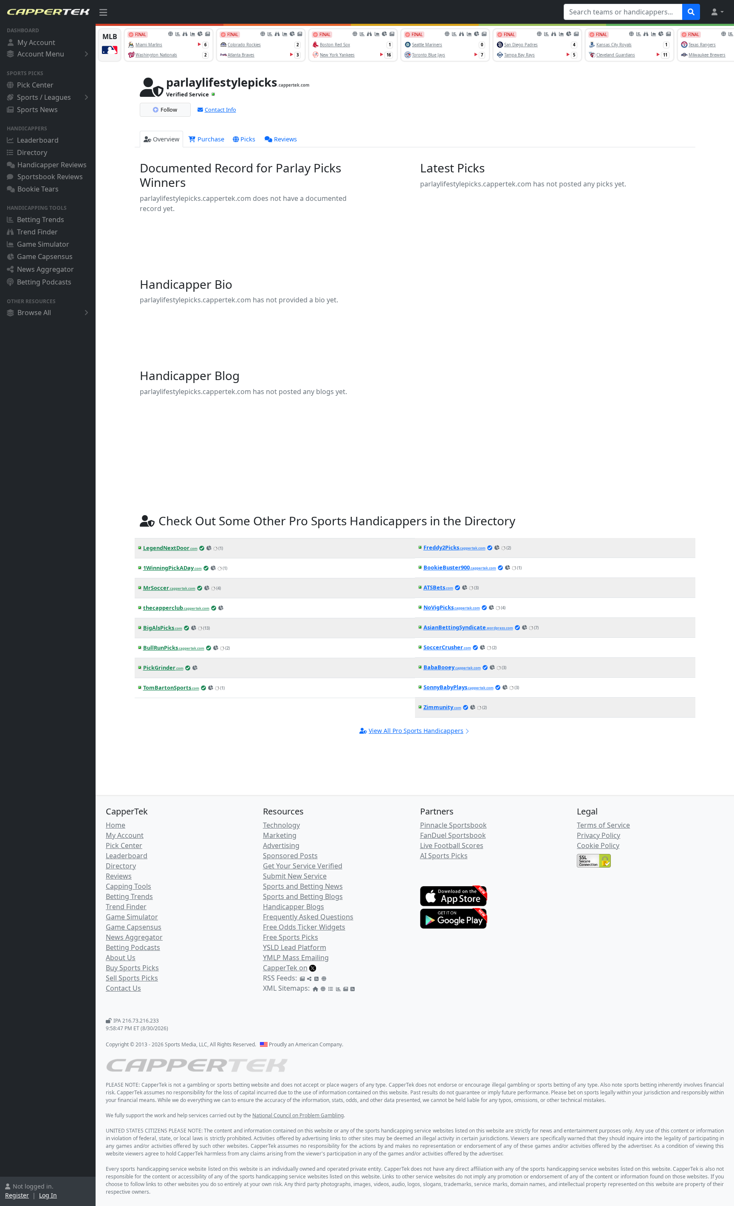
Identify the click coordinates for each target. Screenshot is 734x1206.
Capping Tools (128, 886)
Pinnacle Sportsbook (453, 825)
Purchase (210, 139)
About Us (121, 957)
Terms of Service (603, 825)
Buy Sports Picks (132, 967)
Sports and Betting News (303, 886)
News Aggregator (45, 269)
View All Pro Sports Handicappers (416, 731)
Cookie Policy (598, 845)
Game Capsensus (45, 256)
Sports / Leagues (44, 97)
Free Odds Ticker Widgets (304, 927)
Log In (48, 1195)
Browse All (34, 312)
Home (115, 825)
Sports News (37, 109)
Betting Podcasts (44, 282)
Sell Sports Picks (132, 978)
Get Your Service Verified (302, 866)
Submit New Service (295, 876)
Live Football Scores (451, 845)
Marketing (279, 835)
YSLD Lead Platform (294, 947)
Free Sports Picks (290, 937)
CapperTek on (285, 967)
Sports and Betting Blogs (303, 896)
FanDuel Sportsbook (453, 835)
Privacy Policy (598, 835)
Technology (281, 825)
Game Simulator (43, 244)
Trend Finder (37, 232)
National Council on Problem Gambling (298, 1115)
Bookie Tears (38, 189)
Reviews (285, 139)
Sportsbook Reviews (50, 176)
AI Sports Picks (444, 855)
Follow (169, 109)
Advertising (281, 845)
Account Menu (40, 54)
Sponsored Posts (290, 855)
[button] (717, 11)
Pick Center (35, 85)
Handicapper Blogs (293, 906)
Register (17, 1195)
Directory (32, 152)
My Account (36, 42)
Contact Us (123, 988)
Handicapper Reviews (52, 164)
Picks (247, 139)
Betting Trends (40, 219)
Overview (166, 139)
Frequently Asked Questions (308, 916)
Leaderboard (38, 140)
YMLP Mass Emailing (296, 957)
